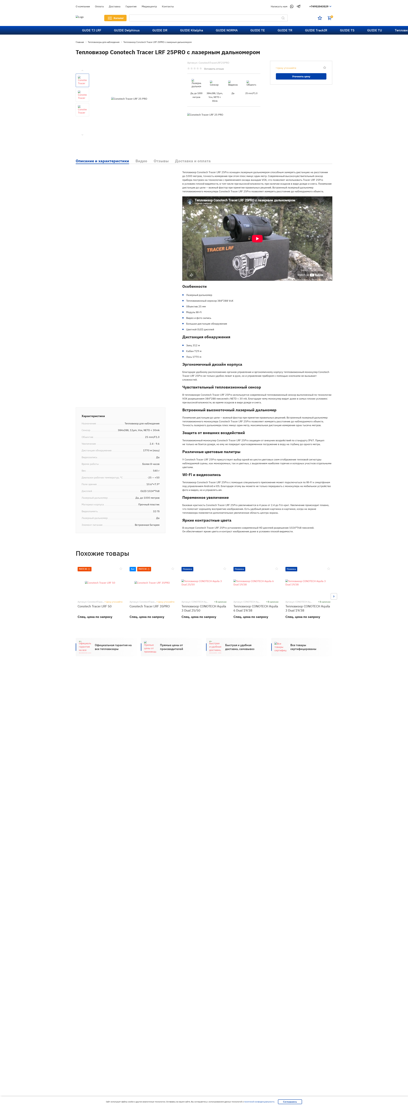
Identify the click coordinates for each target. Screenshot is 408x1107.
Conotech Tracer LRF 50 (95, 606)
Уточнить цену (301, 76)
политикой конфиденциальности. (259, 1101)
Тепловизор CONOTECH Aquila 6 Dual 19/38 (255, 608)
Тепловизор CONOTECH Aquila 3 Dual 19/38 (307, 608)
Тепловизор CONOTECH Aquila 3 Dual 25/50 (204, 608)
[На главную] (86, 18)
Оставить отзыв (214, 68)
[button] (74, 596)
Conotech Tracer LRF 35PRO (150, 606)
